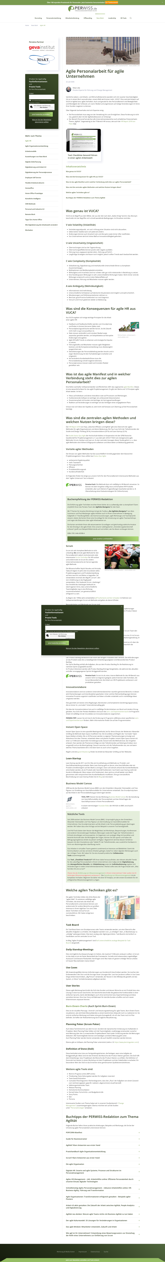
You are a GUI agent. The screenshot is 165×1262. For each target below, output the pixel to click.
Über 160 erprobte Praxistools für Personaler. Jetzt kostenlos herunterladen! (76, 2)
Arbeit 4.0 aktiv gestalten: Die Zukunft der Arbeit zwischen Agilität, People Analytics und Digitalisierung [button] (100, 1206)
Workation (29, 230)
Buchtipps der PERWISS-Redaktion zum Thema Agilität (85, 198)
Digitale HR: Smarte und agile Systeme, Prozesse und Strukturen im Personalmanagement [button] (93, 1171)
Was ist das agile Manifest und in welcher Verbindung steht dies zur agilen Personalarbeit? (98, 182)
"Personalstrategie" (77, 1108)
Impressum (83, 1252)
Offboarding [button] (88, 18)
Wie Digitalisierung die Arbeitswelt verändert (41, 225)
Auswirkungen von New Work (36, 157)
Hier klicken (44, 107)
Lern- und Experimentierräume (117, 712)
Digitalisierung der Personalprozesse (38, 172)
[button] (131, 18)
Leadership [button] (112, 18)
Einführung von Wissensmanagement (91, 873)
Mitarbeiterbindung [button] (72, 18)
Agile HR (28, 141)
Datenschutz (95, 1252)
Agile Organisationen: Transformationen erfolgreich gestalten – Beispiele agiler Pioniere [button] (98, 1198)
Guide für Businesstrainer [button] (76, 1139)
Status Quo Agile (100, 456)
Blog (100, 777)
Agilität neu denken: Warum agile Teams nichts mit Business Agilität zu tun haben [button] (99, 1214)
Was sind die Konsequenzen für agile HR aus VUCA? (84, 177)
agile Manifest (129, 387)
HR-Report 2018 (74, 427)
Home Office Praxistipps (34, 193)
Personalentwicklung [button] (53, 18)
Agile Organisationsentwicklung (36, 146)
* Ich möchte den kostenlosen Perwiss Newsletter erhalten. (62, 631)
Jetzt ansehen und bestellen (103, 539)
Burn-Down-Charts (76, 1006)
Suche (106, 1252)
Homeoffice (29, 188)
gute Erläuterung (84, 752)
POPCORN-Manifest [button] (74, 1132)
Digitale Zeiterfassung (33, 162)
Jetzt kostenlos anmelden (41, 114)
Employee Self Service (33, 178)
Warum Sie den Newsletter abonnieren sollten (82, 648)
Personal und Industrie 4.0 (34, 209)
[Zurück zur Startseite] (82, 9)
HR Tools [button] (123, 18)
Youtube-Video (103, 806)
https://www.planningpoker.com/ (126, 1042)
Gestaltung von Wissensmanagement (117, 875)
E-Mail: (31, 93)
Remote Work (30, 214)
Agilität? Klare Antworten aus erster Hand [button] (83, 1145)
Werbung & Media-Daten (66, 1252)
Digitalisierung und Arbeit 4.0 (35, 167)
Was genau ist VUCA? (73, 171)
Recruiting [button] (38, 18)
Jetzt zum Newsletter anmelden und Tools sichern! (82, 1260)
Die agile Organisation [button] (75, 1164)
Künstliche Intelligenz (33, 199)
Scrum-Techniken (81, 557)
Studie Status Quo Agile (77, 436)
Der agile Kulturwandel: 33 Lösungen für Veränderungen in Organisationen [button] (96, 1220)
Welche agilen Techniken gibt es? (78, 192)
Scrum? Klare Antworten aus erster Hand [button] (83, 1158)
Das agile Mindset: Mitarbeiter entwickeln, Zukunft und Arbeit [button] (91, 1227)
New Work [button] (100, 18)
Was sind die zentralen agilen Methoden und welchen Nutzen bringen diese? (93, 187)
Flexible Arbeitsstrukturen (34, 183)
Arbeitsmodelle (30, 151)
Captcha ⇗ (49, 109)
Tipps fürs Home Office (33, 220)
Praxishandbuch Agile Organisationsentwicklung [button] (86, 1151)
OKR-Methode (30, 204)
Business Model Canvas (117, 797)
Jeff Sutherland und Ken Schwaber (107, 598)
